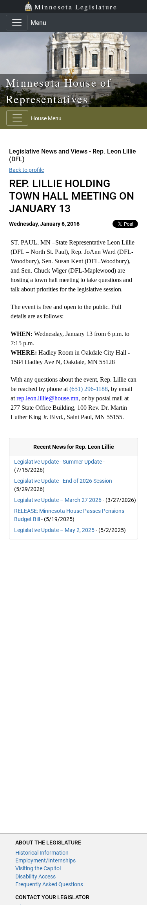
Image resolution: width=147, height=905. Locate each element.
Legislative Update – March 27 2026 (58, 500)
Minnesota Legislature (75, 6)
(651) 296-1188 (88, 389)
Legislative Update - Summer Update (58, 462)
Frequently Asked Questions (49, 884)
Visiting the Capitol (38, 868)
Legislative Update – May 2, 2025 (54, 530)
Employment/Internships (45, 860)
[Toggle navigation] (17, 22)
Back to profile (26, 170)
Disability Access (35, 876)
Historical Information (42, 853)
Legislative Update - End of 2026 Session (63, 481)
